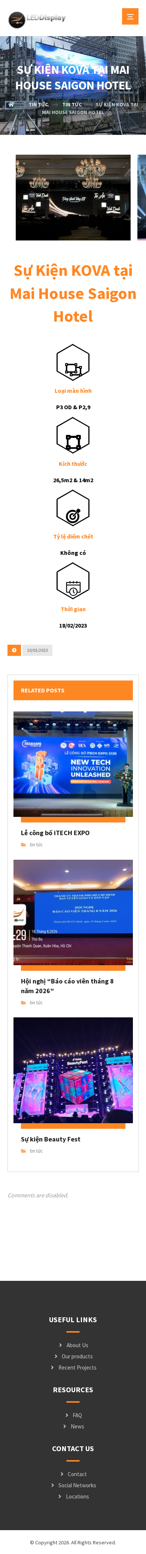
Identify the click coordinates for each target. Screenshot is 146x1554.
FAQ (77, 1415)
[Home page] (11, 104)
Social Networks (77, 1485)
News (77, 1426)
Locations (77, 1496)
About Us (77, 1345)
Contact (77, 1474)
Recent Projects (77, 1367)
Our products (77, 1356)
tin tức (36, 844)
